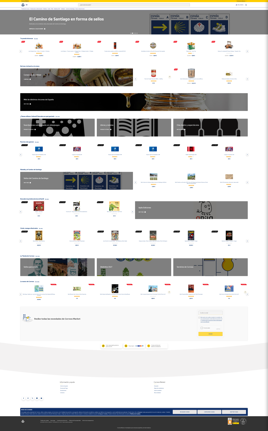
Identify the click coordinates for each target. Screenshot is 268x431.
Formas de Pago (64, 388)
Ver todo (57, 116)
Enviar (210, 334)
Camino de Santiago (70, 8)
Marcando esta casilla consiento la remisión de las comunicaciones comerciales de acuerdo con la (211, 320)
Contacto (62, 392)
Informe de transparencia (88, 420)
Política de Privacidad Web (75, 420)
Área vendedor (157, 392)
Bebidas (45, 8)
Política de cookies (45, 420)
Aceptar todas (234, 412)
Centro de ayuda (64, 386)
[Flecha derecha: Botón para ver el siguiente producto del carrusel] (247, 51)
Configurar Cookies (209, 412)
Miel (52, 8)
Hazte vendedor (158, 390)
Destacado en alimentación (36, 8)
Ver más (36, 38)
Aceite (49, 8)
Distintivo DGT (57, 8)
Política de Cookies (135, 414)
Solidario (63, 8)
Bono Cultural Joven (80, 8)
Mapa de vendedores (159, 388)
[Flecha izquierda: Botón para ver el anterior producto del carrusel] (20, 51)
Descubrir (156, 386)
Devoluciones (63, 390)
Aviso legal (52, 420)
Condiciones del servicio (62, 420)
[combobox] (134, 4)
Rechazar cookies (184, 412)
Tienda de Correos (25, 8)
